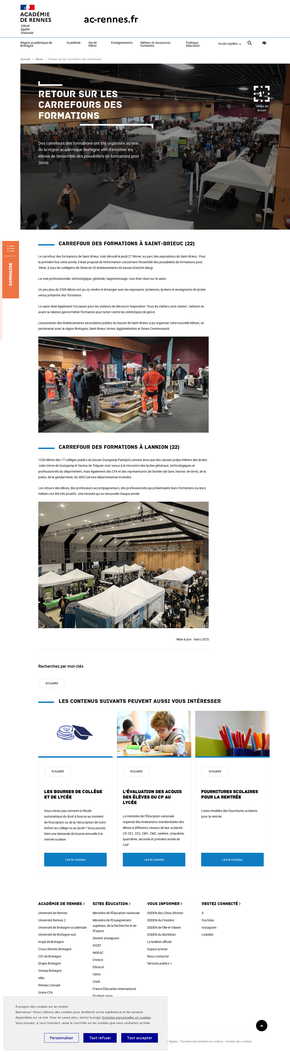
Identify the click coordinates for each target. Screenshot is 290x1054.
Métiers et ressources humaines (155, 44)
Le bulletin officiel (159, 942)
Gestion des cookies (238, 1041)
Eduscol (98, 967)
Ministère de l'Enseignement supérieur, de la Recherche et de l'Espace (114, 925)
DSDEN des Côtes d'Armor (165, 913)
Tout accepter (139, 1038)
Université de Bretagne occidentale (62, 927)
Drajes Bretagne (49, 963)
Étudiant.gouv (103, 996)
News (39, 59)
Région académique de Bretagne (36, 44)
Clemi (96, 974)
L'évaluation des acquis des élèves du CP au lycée (152, 797)
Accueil (25, 59)
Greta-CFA (45, 992)
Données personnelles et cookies (126, 1017)
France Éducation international (114, 989)
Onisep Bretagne (50, 970)
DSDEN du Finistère (160, 920)
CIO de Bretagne (49, 956)
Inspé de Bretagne (51, 942)
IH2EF (97, 945)
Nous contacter (158, 956)
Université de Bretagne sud (57, 934)
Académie (73, 43)
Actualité (52, 683)
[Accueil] (43, 19)
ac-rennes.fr (111, 19)
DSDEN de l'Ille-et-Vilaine (164, 927)
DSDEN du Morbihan (161, 934)
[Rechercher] (250, 43)
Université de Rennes (52, 913)
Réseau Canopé (49, 985)
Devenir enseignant (106, 938)
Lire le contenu (75, 859)
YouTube (208, 920)
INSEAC (98, 952)
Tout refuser (100, 1038)
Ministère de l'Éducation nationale (116, 913)
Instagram (209, 927)
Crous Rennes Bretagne (54, 949)
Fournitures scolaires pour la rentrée (229, 794)
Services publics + (159, 963)
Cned (96, 981)
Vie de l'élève (92, 44)
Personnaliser (61, 1038)
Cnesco (98, 959)
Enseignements (122, 43)
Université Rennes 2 (52, 920)
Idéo (41, 978)
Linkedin (207, 934)
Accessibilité (264, 43)
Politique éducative (193, 44)
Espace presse (157, 949)
